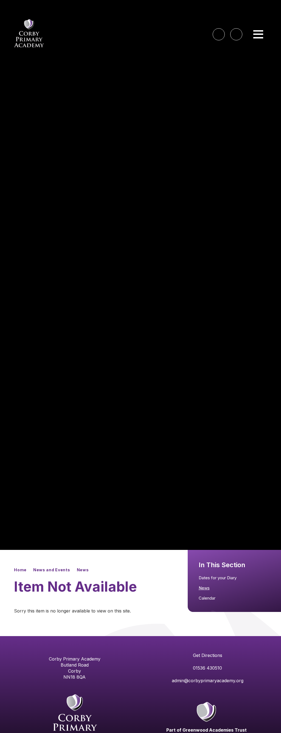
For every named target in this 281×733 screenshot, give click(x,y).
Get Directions (207, 655)
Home (20, 569)
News (83, 569)
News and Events (51, 569)
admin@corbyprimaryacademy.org (207, 680)
